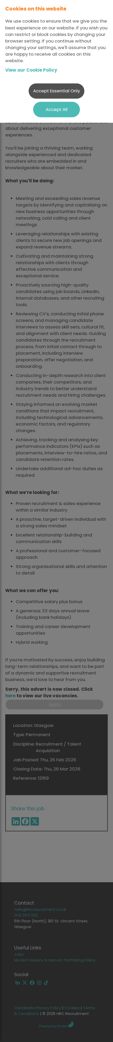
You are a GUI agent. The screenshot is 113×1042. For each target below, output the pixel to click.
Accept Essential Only (56, 91)
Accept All (57, 109)
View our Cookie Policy (31, 70)
